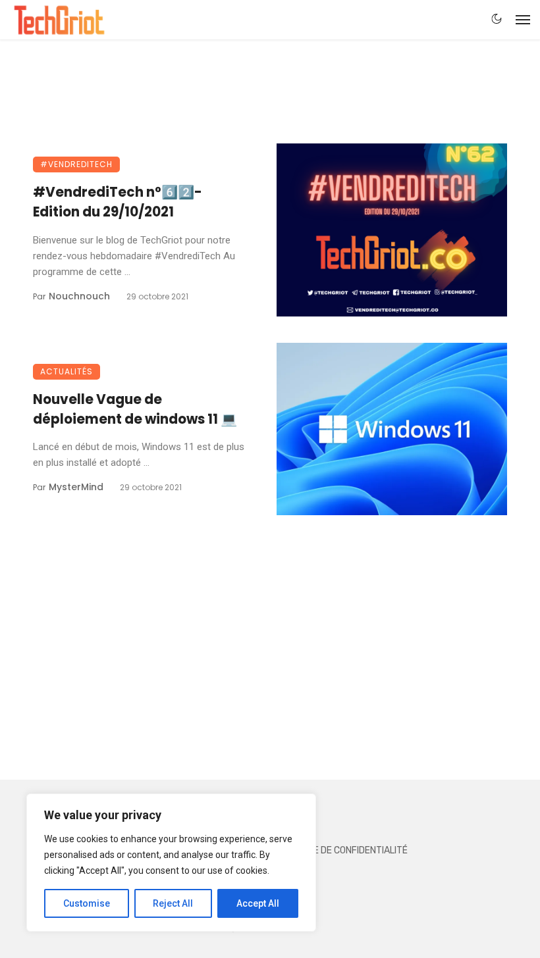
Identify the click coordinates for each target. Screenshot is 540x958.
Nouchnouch (79, 296)
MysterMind (76, 486)
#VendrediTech (76, 164)
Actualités (66, 371)
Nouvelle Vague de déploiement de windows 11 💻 (135, 409)
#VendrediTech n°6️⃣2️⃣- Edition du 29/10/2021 (117, 202)
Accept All (257, 903)
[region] (171, 863)
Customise (86, 903)
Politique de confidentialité (341, 850)
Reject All (173, 903)
